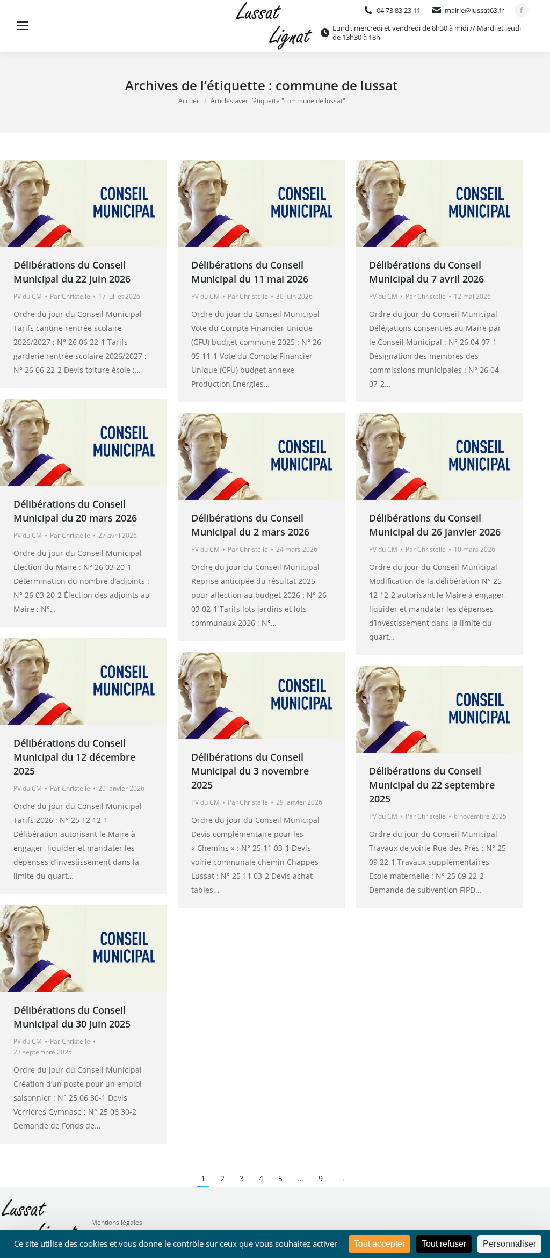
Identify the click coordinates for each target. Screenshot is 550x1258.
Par (70, 296)
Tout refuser (444, 1243)
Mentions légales (116, 1222)
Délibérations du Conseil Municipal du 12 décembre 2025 (74, 756)
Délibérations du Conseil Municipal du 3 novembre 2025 (250, 770)
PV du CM (27, 296)
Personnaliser (509, 1243)
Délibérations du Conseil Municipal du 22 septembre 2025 (432, 784)
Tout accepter (379, 1243)
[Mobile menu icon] (22, 25)
